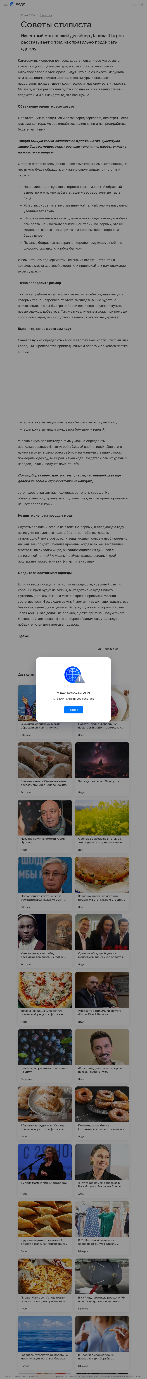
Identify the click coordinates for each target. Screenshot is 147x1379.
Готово (73, 709)
